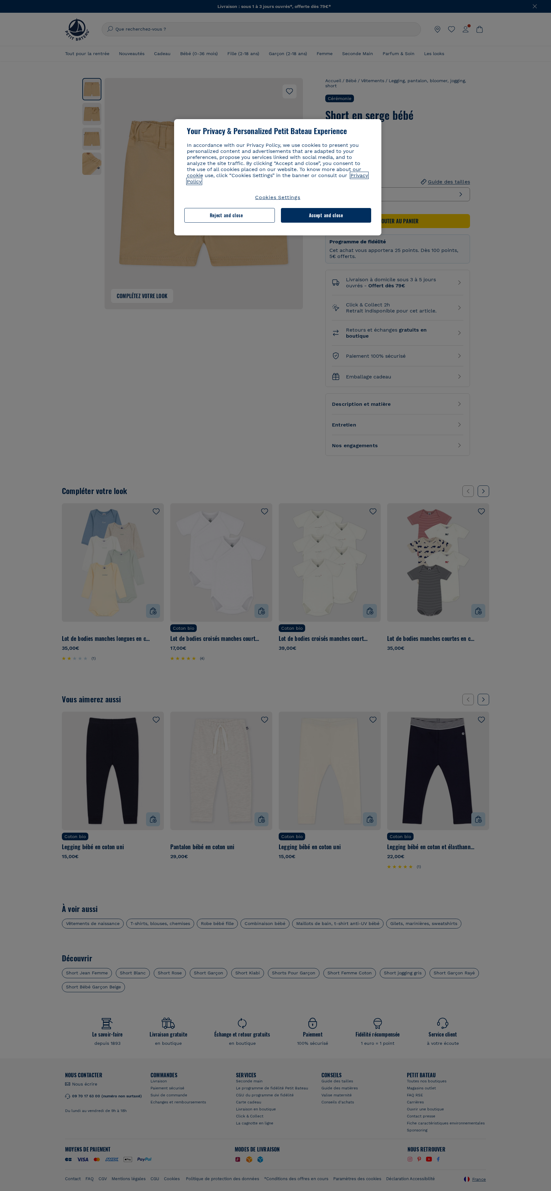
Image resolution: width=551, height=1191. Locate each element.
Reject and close (226, 215)
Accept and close (326, 215)
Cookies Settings (277, 197)
